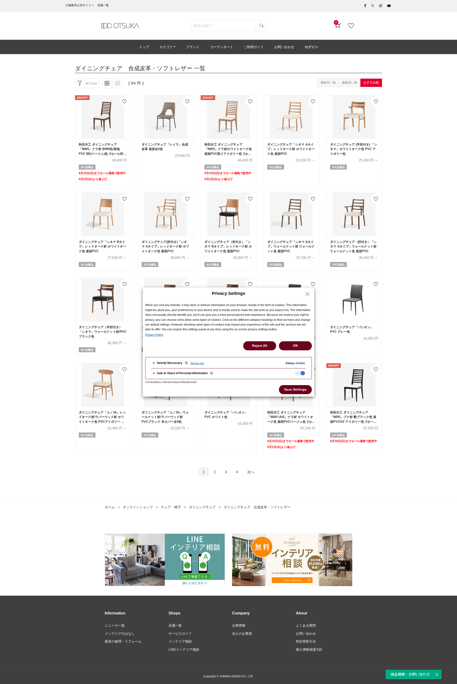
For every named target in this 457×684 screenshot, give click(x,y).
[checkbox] (300, 373)
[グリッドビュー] (107, 83)
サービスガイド (180, 633)
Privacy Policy (154, 335)
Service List (197, 363)
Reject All (259, 345)
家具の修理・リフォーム (123, 641)
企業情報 (238, 625)
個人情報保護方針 (309, 649)
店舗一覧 (175, 625)
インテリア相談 (180, 641)
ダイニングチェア (202, 507)
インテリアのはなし (120, 633)
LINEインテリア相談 (184, 649)
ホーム (110, 507)
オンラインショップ (138, 507)
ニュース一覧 (115, 625)
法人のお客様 (242, 633)
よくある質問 (306, 625)
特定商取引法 (306, 641)
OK (295, 345)
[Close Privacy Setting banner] (307, 294)
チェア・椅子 (171, 507)
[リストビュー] (117, 83)
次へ (250, 472)
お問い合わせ (306, 633)
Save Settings (295, 389)
